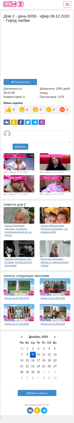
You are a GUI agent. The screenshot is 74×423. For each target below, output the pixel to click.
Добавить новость (37, 393)
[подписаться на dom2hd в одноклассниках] (37, 410)
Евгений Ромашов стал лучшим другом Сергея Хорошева (18, 262)
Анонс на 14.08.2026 (53, 323)
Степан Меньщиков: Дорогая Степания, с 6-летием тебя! (54, 228)
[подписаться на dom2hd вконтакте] (30, 410)
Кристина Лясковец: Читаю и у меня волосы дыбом (54, 262)
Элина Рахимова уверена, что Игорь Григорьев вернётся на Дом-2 (17, 230)
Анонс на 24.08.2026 (16, 298)
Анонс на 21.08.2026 (53, 298)
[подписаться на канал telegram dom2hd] (44, 410)
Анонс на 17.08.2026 (16, 323)
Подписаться (21, 82)
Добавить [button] (20, 146)
